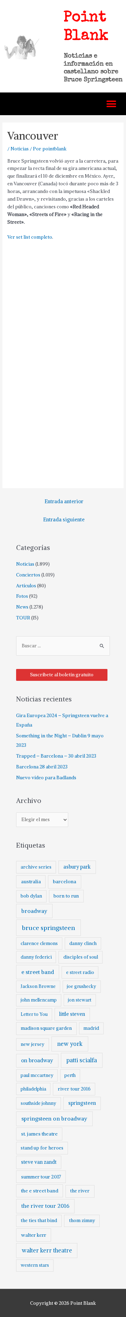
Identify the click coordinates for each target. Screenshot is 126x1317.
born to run (66, 896)
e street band (37, 972)
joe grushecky (81, 986)
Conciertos (28, 575)
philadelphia (33, 1089)
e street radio (80, 972)
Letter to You (34, 1014)
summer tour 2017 (41, 1177)
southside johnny (38, 1103)
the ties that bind (39, 1220)
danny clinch (83, 943)
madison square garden (46, 1028)
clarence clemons (39, 943)
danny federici (36, 957)
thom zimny (82, 1220)
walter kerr (33, 1235)
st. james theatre (39, 1134)
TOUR (23, 618)
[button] (111, 104)
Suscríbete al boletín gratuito (61, 675)
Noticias (19, 149)
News (22, 607)
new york (70, 1043)
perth (70, 1075)
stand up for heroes (42, 1148)
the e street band (39, 1191)
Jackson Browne (38, 986)
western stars (35, 1265)
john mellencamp (39, 1000)
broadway (34, 911)
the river (80, 1191)
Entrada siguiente (64, 519)
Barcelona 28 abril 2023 (42, 767)
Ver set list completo (29, 237)
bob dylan (31, 896)
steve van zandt (38, 1162)
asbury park (77, 867)
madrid (91, 1028)
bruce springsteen (48, 928)
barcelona (64, 881)
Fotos (22, 596)
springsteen (82, 1103)
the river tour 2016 (45, 1206)
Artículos (26, 586)
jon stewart (79, 1000)
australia (31, 881)
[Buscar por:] (63, 646)
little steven (72, 1014)
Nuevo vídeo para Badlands (46, 778)
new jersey (32, 1044)
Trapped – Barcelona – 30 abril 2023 (56, 756)
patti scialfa (81, 1060)
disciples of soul (80, 957)
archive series (36, 867)
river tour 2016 (74, 1089)
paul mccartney (37, 1075)
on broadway (37, 1060)
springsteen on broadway (54, 1118)
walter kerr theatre (47, 1250)
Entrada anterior (63, 501)
